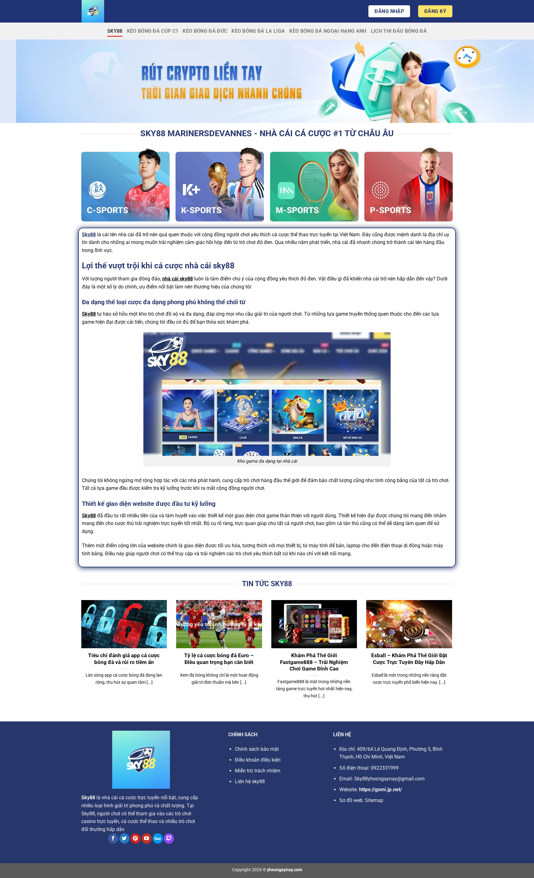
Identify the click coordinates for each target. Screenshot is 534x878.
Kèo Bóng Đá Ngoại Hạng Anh (327, 31)
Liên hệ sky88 (250, 781)
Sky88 (115, 31)
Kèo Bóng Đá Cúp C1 (153, 31)
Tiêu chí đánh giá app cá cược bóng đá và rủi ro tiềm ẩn (124, 659)
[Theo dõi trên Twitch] (169, 838)
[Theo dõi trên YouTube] (147, 838)
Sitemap (374, 800)
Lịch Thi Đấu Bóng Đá (399, 31)
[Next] (453, 657)
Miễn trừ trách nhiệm (257, 771)
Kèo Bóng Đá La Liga (258, 31)
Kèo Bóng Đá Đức (205, 31)
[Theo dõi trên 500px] (158, 838)
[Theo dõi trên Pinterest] (135, 838)
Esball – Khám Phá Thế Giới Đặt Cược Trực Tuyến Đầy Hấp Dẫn (409, 659)
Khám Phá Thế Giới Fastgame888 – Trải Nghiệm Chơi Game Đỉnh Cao (314, 662)
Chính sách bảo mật (257, 749)
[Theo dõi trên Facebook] (113, 838)
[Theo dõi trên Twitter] (124, 838)
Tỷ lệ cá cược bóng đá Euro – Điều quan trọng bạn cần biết (219, 659)
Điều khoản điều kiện (258, 760)
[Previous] (80, 657)
